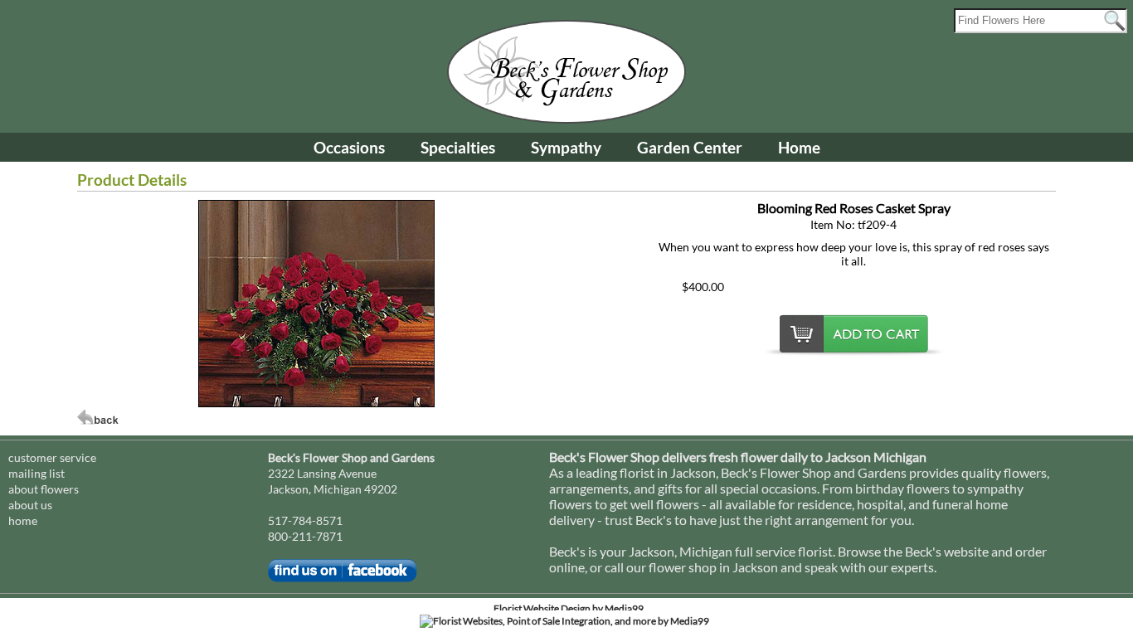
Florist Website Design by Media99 (569, 608)
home (22, 520)
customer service (52, 457)
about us (30, 505)
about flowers (43, 489)
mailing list (36, 473)
